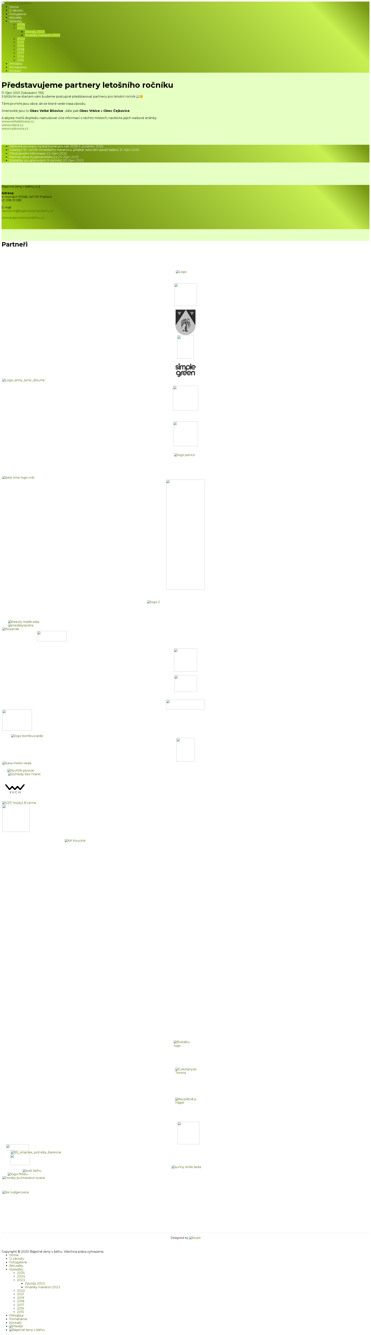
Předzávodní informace (38, 153)
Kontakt (15, 71)
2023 (21, 28)
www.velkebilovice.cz (18, 121)
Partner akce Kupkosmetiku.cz (44, 157)
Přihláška (15, 64)
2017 (20, 53)
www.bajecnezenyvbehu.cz (23, 218)
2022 (21, 39)
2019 (20, 46)
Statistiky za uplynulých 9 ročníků (46, 160)
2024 (21, 24)
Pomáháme (18, 67)
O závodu (16, 10)
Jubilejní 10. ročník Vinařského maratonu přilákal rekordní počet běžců (74, 150)
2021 (20, 42)
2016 (20, 56)
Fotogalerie (17, 14)
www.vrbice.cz (12, 125)
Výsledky (15, 21)
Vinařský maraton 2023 (42, 35)
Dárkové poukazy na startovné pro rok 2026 (56, 146)
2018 (20, 49)
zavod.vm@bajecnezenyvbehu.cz (28, 211)
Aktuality (15, 17)
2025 (21, 1273)
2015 (20, 60)
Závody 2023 (35, 32)
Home (14, 7)
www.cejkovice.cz (15, 128)
